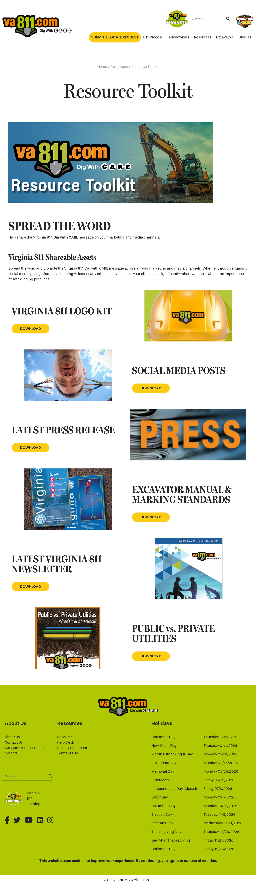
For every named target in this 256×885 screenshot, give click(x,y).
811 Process (153, 37)
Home (102, 67)
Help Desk (65, 742)
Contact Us (14, 742)
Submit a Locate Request (114, 37)
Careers (11, 753)
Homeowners (178, 37)
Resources (202, 37)
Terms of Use (67, 753)
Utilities (245, 37)
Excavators (225, 37)
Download (30, 328)
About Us (12, 737)
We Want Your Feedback (25, 748)
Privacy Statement (72, 748)
